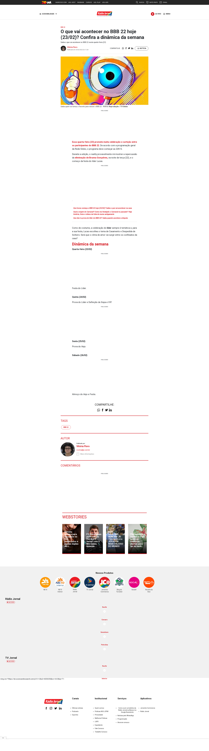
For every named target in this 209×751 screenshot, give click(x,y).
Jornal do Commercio (147, 708)
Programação (122, 719)
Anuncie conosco (123, 722)
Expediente (99, 725)
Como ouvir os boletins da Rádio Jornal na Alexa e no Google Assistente (127, 710)
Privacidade (99, 715)
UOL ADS (105, 2)
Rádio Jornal (144, 711)
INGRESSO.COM (61, 2)
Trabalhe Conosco (101, 732)
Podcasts (75, 711)
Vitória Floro (72, 47)
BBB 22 (65, 427)
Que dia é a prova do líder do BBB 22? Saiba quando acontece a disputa (100, 218)
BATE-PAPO (154, 2)
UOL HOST (72, 2)
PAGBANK (80, 2)
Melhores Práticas (101, 718)
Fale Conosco (99, 728)
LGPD (97, 721)
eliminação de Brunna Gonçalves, (91, 157)
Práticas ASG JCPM (101, 711)
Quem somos (99, 708)
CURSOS (89, 2)
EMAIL (165, 2)
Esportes (75, 715)
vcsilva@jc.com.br (83, 450)
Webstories (74, 517)
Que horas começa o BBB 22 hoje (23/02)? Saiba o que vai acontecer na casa (102, 208)
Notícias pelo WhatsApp (126, 715)
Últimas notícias (77, 708)
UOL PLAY (97, 2)
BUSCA (141, 2)
